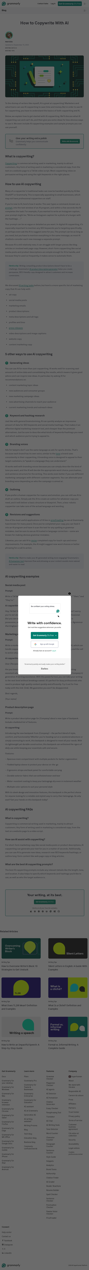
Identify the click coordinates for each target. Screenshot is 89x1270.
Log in (54, 651)
